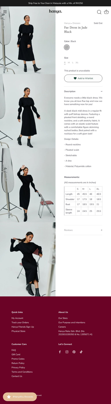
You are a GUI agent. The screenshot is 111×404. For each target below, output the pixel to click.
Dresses (76, 23)
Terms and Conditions (22, 371)
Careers (62, 326)
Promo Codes (18, 358)
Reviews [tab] (68, 230)
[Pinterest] (74, 351)
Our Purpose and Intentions (71, 322)
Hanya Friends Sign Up (23, 326)
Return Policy (18, 363)
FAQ (14, 350)
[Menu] (5, 12)
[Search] (99, 12)
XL (77, 62)
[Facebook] (59, 351)
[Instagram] (66, 351)
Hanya (67, 23)
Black (66, 47)
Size (66, 57)
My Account (17, 318)
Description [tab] (69, 91)
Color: (70, 41)
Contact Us (17, 376)
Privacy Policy (18, 367)
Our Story (63, 318)
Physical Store (18, 331)
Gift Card (16, 354)
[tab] (83, 160)
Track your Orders (20, 322)
